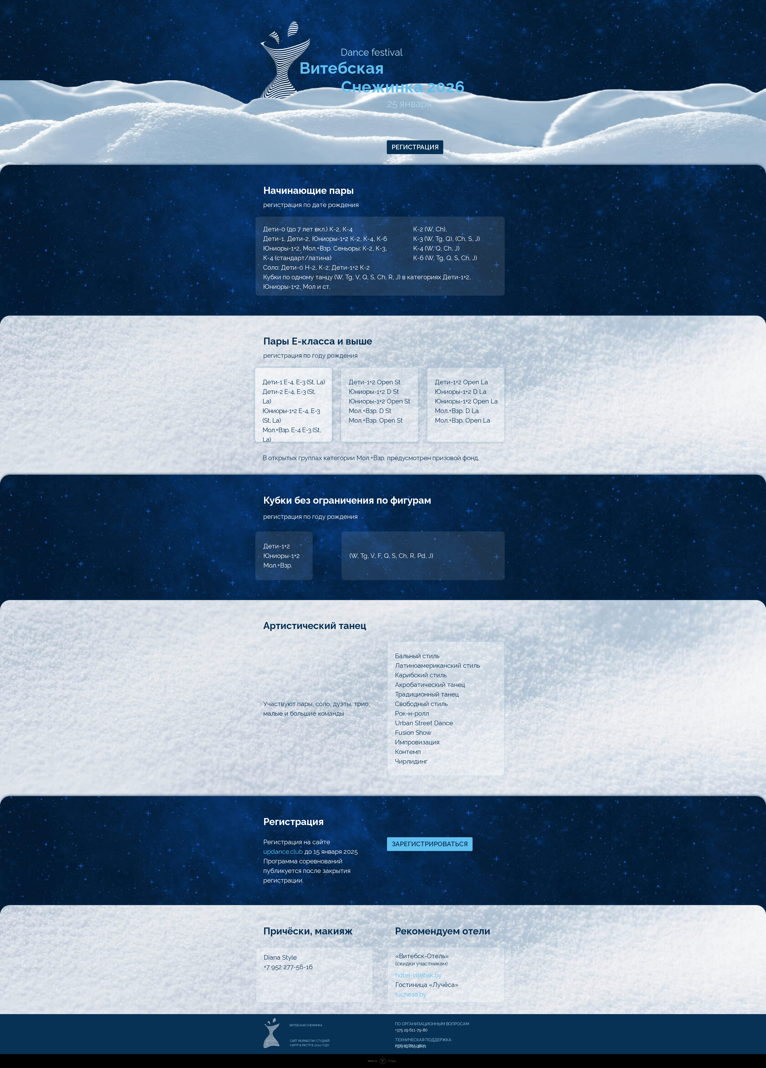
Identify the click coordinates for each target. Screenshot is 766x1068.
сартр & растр (300, 1045)
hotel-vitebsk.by (418, 975)
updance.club (283, 851)
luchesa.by (410, 994)
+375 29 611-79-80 (411, 1030)
